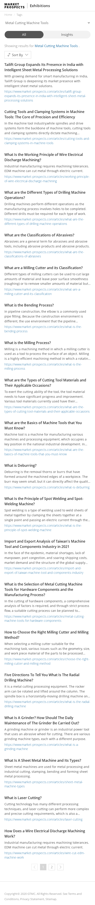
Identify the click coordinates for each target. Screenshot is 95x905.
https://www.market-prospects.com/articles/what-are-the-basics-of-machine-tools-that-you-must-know (44, 452)
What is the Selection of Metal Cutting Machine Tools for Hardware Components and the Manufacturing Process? (43, 589)
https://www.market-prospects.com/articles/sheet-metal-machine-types (43, 784)
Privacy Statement (32, 899)
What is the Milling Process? (27, 342)
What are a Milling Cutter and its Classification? (43, 267)
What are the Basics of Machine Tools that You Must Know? (43, 425)
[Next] (60, 867)
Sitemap (51, 899)
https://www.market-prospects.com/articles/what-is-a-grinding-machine (41, 746)
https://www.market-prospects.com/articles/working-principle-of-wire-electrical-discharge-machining (47, 178)
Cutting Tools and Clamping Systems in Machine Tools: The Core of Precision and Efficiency (44, 114)
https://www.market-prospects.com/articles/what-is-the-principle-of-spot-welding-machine (43, 527)
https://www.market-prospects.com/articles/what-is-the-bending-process (43, 329)
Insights (67, 34)
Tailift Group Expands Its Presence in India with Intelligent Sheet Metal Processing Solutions (43, 67)
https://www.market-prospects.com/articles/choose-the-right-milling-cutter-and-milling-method (46, 661)
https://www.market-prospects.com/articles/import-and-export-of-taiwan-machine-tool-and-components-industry (43, 570)
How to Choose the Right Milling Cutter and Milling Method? (46, 635)
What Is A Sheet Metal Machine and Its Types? (42, 760)
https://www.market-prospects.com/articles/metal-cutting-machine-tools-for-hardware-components (44, 618)
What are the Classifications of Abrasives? (39, 235)
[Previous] (34, 867)
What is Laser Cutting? (23, 797)
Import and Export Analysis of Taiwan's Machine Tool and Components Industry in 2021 (44, 544)
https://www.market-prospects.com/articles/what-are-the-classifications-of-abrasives (44, 254)
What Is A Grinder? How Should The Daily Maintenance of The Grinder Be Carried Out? (41, 720)
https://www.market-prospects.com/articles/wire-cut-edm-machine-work (44, 855)
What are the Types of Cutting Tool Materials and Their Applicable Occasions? (45, 383)
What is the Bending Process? (29, 305)
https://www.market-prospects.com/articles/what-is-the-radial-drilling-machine (47, 704)
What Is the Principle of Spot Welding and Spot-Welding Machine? (43, 501)
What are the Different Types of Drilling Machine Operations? (45, 195)
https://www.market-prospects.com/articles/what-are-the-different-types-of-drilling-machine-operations (44, 221)
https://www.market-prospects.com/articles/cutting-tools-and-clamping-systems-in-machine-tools (47, 140)
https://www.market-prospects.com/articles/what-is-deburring (46, 487)
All (24, 34)
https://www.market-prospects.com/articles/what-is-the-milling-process (43, 366)
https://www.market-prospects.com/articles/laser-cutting (43, 819)
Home (8, 15)
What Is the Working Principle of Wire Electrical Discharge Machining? (43, 157)
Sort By (17, 55)
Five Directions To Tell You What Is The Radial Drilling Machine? (41, 677)
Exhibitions (40, 5)
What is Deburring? (20, 465)
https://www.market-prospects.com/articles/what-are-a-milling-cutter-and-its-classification (42, 291)
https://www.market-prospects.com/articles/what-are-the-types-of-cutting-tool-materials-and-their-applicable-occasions (47, 409)
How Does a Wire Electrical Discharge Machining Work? (44, 833)
